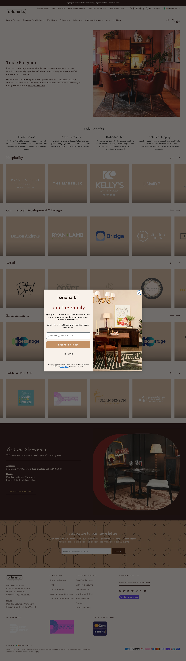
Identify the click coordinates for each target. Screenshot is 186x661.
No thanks (68, 353)
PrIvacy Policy (64, 367)
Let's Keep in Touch (68, 344)
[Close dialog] (139, 293)
